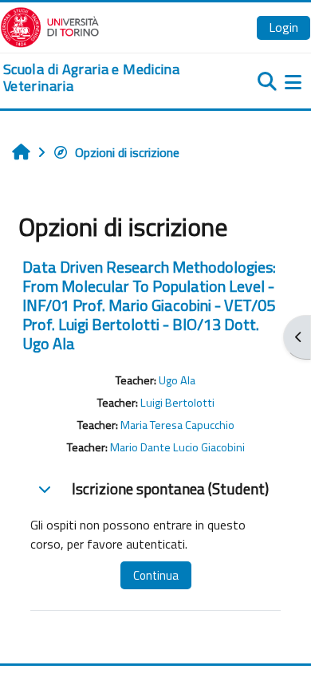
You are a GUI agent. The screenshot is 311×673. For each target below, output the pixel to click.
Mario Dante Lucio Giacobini (177, 447)
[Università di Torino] (50, 25)
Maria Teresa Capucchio (177, 425)
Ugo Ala (177, 380)
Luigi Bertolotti (177, 402)
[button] (44, 488)
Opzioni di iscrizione (127, 152)
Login (283, 27)
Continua (156, 575)
